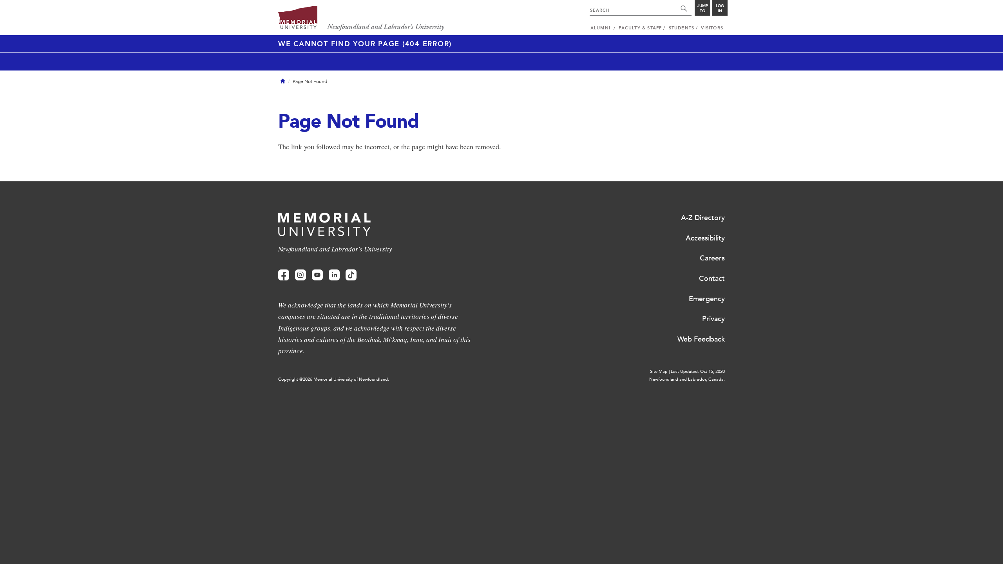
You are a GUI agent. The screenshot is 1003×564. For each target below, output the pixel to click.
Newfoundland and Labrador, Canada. (687, 379)
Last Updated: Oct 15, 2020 (698, 371)
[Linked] (334, 275)
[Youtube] (317, 275)
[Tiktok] (351, 275)
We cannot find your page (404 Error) (365, 44)
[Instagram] (300, 275)
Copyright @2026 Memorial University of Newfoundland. (333, 379)
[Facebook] (283, 275)
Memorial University (361, 18)
